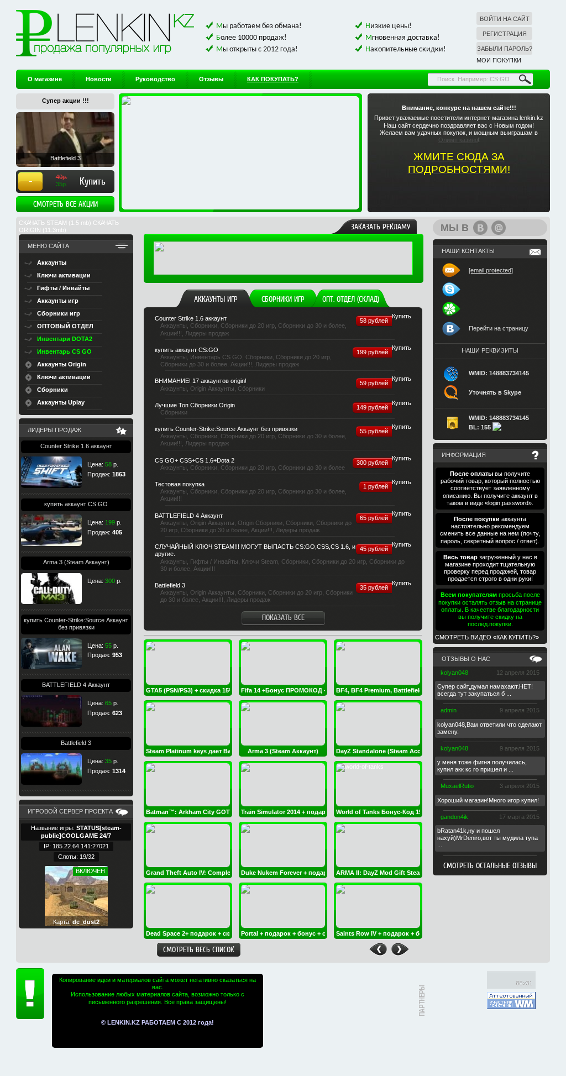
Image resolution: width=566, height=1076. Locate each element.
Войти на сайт (505, 18)
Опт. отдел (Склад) (350, 299)
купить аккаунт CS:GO (76, 504)
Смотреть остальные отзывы (490, 865)
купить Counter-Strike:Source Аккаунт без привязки (76, 624)
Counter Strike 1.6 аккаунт (76, 446)
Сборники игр (283, 299)
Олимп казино (458, 140)
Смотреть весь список (198, 949)
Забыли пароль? (504, 48)
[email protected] (491, 270)
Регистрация (505, 33)
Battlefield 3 (76, 742)
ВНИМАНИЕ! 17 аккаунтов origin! (201, 380)
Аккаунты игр (216, 299)
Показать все (283, 617)
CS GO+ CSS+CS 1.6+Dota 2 (194, 460)
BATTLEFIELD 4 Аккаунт (76, 684)
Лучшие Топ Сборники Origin (195, 405)
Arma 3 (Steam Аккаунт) (76, 562)
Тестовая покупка (180, 484)
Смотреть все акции (65, 204)
